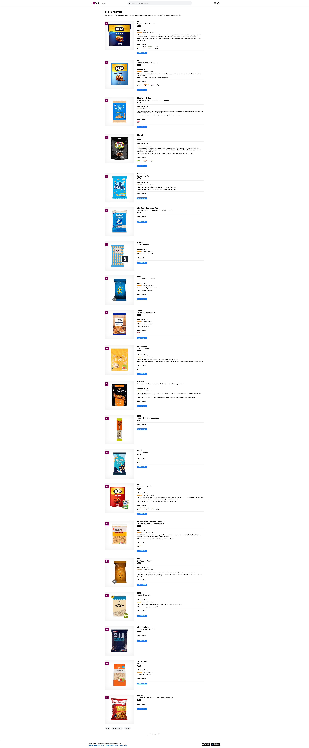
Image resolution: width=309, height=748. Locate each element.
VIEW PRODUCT (142, 52)
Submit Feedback (94, 745)
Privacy (121, 745)
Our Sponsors (110, 745)
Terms (116, 745)
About (103, 745)
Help (125, 745)
